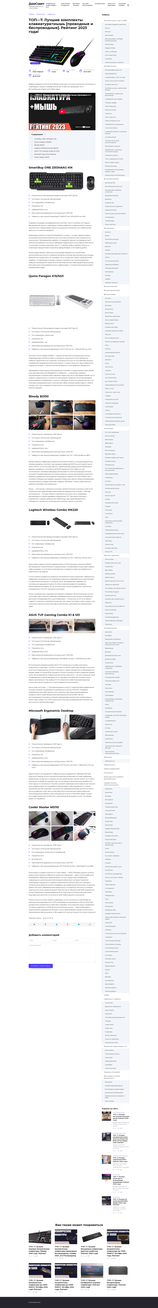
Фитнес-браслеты (111, 1035)
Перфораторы (109, 895)
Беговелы (108, 305)
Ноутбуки (108, 526)
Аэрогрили (108, 632)
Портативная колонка (112, 1054)
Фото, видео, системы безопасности (112, 1077)
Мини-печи (108, 688)
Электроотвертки (110, 987)
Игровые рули (109, 464)
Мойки (107, 257)
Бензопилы (108, 792)
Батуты (107, 28)
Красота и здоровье (111, 555)
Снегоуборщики (110, 926)
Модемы (107, 506)
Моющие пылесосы (111, 84)
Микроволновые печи (112, 681)
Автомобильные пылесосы (113, 186)
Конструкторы (109, 356)
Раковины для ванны (111, 268)
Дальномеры (109, 832)
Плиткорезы (109, 902)
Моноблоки (109, 513)
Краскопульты (109, 852)
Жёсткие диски (110, 450)
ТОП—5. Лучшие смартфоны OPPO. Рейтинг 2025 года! (120, 1159)
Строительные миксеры (113, 940)
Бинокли (108, 31)
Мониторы (108, 510)
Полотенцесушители (112, 261)
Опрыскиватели (110, 884)
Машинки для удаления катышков (116, 253)
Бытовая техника (110, 66)
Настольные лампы (111, 381)
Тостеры (107, 728)
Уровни (107, 969)
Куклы (107, 363)
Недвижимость (109, 765)
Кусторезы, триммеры (112, 855)
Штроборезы (109, 980)
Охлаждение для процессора (114, 533)
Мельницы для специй (112, 677)
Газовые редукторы (111, 807)
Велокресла (109, 309)
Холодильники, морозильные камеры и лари (114, 170)
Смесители (108, 922)
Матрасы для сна (110, 595)
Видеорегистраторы (111, 195)
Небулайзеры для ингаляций (114, 385)
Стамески (108, 930)
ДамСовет (36, 3)
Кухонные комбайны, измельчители (112, 672)
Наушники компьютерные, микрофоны (113, 522)
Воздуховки (109, 803)
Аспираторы (109, 566)
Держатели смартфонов (113, 1006)
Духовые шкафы (110, 659)
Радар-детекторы (110, 210)
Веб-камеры (109, 439)
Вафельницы (109, 648)
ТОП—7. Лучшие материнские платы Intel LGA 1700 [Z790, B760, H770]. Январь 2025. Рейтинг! (120, 1138)
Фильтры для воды (111, 166)
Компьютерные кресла (112, 352)
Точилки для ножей (111, 731)
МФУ (106, 517)
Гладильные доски (111, 243)
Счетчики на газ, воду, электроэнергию (112, 141)
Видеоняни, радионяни (112, 316)
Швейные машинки (111, 282)
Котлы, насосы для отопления (114, 81)
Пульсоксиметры (110, 610)
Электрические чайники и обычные (113, 747)
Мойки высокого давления (113, 206)
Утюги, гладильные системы (114, 159)
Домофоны (108, 1082)
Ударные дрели (110, 966)
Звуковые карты (110, 454)
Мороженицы (109, 691)
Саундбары (108, 1064)
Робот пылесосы (110, 117)
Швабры (107, 279)
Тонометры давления (112, 617)
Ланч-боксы (109, 367)
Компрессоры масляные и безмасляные (113, 844)
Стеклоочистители (111, 128)
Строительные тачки (111, 948)
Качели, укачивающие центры (115, 341)
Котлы (107, 848)
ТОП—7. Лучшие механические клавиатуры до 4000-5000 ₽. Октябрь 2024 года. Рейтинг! (38, 1284)
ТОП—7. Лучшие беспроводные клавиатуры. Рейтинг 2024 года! (116, 1283)
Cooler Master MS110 (41, 157)
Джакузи (108, 246)
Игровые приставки (111, 327)
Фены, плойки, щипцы (112, 162)
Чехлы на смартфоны (112, 1039)
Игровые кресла (110, 461)
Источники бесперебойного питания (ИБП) (114, 469)
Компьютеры (100, 3)
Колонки (108, 481)
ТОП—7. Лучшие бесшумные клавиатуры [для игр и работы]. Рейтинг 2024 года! (92, 1250)
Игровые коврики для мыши (114, 457)
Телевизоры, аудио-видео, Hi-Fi (51, 5)
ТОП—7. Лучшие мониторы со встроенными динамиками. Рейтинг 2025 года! (121, 1180)
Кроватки (108, 359)
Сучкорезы (108, 955)
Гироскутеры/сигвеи (111, 320)
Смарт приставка (110, 1068)
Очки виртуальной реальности (115, 1017)
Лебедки (108, 859)
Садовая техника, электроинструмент (111, 784)
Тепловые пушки (110, 958)
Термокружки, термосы (112, 146)
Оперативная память (111, 530)
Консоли (108, 492)
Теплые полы (109, 962)
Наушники (108, 1013)
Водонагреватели (111, 73)
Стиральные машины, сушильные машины (116, 132)
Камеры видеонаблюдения (114, 1085)
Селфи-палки (109, 1024)
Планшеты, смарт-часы (112, 392)
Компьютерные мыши (112, 488)
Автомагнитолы (110, 182)
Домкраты (108, 199)
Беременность (110, 761)
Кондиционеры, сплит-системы (115, 77)
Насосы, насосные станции (114, 877)
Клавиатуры (35, 63)
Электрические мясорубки (114, 742)
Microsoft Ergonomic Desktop (45, 154)
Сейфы (106, 995)
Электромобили (110, 424)
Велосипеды (109, 35)
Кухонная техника (110, 628)
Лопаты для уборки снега (113, 866)
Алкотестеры (109, 559)
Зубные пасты (109, 323)
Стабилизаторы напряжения (114, 124)
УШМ (106, 973)
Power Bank (109, 1003)
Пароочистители (110, 110)
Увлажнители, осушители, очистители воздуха (113, 150)
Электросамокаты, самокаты (114, 62)
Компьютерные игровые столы (115, 484)
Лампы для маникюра (112, 584)
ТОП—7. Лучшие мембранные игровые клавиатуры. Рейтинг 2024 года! (90, 1283)
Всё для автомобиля (111, 179)
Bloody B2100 (39, 145)
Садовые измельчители (112, 913)
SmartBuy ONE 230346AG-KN (45, 139)
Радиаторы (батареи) (112, 264)
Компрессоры (109, 202)
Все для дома (109, 228)
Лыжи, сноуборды (111, 51)
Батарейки (108, 789)
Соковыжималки (110, 720)
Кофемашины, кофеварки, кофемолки (113, 667)
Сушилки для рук (110, 137)
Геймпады (108, 446)
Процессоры (109, 544)
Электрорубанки (110, 991)
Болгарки (108, 796)
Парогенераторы (110, 106)
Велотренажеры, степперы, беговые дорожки (114, 39)
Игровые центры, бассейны (114, 330)
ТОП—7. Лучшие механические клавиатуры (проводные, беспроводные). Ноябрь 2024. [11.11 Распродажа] (66, 1251)
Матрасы (108, 370)
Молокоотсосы (110, 374)
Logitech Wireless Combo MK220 (46, 148)
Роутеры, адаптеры (111, 548)
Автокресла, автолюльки (113, 302)
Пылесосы (108, 113)
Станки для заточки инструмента (116, 933)
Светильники (109, 271)
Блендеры (108, 635)
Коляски (107, 349)
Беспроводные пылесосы (113, 70)
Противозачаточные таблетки (115, 606)
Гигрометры (109, 825)
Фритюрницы (109, 735)
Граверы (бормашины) (112, 828)
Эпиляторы (108, 624)
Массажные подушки (112, 591)
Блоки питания (110, 436)
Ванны (107, 235)
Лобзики (108, 863)
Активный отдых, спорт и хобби (115, 20)
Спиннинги (108, 58)
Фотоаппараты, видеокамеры (114, 1089)
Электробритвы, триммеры (114, 620)
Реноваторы (109, 906)
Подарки (108, 396)
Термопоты (108, 724)
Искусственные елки (112, 338)
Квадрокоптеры (110, 48)
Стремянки (108, 937)
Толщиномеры (109, 220)
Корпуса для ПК (110, 495)
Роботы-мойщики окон (112, 120)
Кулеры (107, 499)
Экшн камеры (109, 1101)
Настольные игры (110, 55)
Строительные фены (111, 951)
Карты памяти (109, 1010)
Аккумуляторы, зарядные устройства (113, 191)
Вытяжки (108, 652)
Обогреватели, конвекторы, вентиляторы (114, 94)
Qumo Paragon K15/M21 (43, 142)
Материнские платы (111, 502)
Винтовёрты (109, 799)
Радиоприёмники (110, 1061)
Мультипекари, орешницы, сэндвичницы (113, 700)
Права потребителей (112, 769)
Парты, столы (109, 388)
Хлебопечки (109, 738)
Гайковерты (109, 814)
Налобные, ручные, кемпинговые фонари (116, 89)
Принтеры (108, 541)
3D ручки (108, 298)
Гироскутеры (109, 44)
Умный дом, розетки (111, 155)
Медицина (108, 757)
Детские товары (110, 294)
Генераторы (109, 821)
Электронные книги (111, 1042)
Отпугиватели (109, 888)
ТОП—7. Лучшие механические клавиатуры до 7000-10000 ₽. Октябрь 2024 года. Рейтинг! (117, 1251)
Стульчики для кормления (113, 417)
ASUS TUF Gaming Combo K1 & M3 (47, 151)
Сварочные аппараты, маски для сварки (115, 918)
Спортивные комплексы (113, 414)
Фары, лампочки (110, 224)
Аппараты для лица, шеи (113, 563)
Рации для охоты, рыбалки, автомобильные (114, 778)
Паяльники (108, 892)
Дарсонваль (109, 570)
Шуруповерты (109, 984)
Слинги (107, 410)
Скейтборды (109, 406)
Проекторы (108, 1057)
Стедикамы (108, 1032)
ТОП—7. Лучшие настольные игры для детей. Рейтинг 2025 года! (121, 1117)
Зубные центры (110, 573)
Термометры (109, 613)
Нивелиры (108, 881)
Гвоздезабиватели (111, 817)
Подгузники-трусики (111, 399)
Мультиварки (109, 695)
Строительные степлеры (113, 944)
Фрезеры (108, 977)
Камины (107, 250)
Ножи (107, 704)
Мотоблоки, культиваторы (113, 873)
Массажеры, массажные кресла (115, 588)
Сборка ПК (108, 551)
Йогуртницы (109, 662)
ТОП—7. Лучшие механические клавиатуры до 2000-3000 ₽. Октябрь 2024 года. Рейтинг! (64, 1284)
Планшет (108, 1021)
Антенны (108, 232)
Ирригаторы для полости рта (114, 581)
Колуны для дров (110, 839)
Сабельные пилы (110, 910)
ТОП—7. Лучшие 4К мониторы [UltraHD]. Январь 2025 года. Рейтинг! (120, 1202)
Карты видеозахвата (111, 474)
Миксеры (108, 684)
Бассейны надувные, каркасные (115, 24)
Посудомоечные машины (113, 711)
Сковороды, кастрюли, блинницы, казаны (116, 716)
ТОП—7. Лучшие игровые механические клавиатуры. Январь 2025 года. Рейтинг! (39, 1250)
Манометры (109, 870)
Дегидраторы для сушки (113, 655)
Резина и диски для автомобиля (115, 213)
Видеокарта (109, 443)
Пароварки (108, 708)
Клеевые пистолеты (111, 836)
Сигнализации (109, 217)
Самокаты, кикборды (111, 403)
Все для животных (110, 286)
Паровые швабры (110, 102)
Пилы (107, 899)
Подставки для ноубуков (113, 537)
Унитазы (107, 275)
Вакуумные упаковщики (113, 639)
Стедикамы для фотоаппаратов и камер (115, 1096)
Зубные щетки (109, 577)
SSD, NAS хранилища (112, 432)
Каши (107, 345)
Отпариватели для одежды (113, 99)
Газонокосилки (110, 810)
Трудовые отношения (112, 1072)
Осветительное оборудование (114, 1092)
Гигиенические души (112, 239)
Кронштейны (109, 1050)
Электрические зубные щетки (115, 421)
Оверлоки (108, 602)
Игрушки (108, 334)
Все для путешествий (112, 290)
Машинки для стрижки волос (114, 599)
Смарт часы (108, 1028)
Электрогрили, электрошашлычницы (112, 752)
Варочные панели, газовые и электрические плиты (114, 643)
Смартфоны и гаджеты (112, 999)
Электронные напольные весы (115, 175)
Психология (108, 773)
